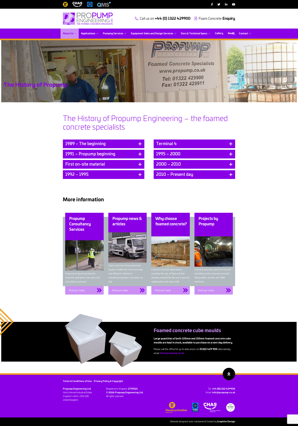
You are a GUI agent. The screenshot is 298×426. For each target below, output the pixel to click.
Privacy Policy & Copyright (108, 381)
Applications (88, 33)
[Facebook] (212, 4)
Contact (243, 33)
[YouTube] (233, 4)
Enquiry (217, 18)
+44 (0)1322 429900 (223, 389)
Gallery (219, 33)
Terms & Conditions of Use (77, 381)
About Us (68, 33)
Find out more (77, 290)
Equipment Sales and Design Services (152, 33)
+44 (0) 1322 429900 (165, 18)
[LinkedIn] (226, 4)
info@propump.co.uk (172, 353)
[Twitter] (218, 4)
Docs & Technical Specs (194, 33)
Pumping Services (113, 33)
